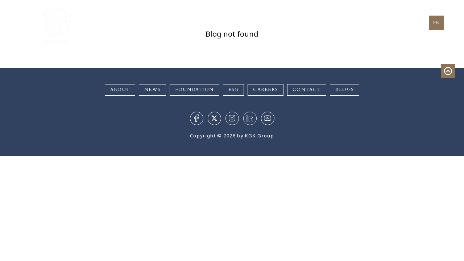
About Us (161, 21)
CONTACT (307, 90)
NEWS (152, 90)
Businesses (213, 22)
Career (326, 21)
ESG (233, 90)
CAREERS (265, 90)
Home (119, 21)
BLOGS (344, 90)
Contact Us (374, 21)
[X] (214, 118)
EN (436, 23)
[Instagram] (232, 118)
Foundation (276, 21)
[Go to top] (448, 71)
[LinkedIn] (250, 118)
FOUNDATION (194, 90)
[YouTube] (267, 118)
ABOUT (120, 90)
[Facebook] (196, 118)
